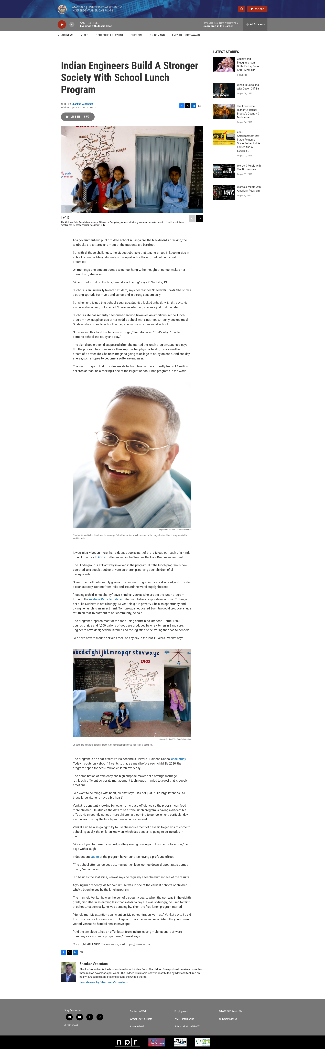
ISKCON (100, 557)
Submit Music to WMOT (187, 1026)
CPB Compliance (228, 1019)
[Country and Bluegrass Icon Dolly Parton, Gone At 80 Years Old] (224, 64)
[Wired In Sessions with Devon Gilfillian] (224, 90)
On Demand (157, 35)
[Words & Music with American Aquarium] (224, 192)
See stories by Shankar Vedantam (104, 982)
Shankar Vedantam (82, 104)
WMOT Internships (184, 1019)
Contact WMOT (138, 1011)
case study (178, 759)
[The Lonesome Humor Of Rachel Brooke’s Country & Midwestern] (224, 111)
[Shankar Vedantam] (68, 972)
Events (177, 35)
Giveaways (192, 35)
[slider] (77, 24)
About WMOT (137, 1026)
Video (85, 35)
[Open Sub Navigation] (76, 35)
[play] (61, 25)
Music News (66, 35)
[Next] (199, 218)
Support (137, 35)
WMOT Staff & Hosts (141, 1019)
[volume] (72, 24)
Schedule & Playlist (109, 35)
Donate (259, 9)
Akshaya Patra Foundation (106, 599)
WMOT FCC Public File (230, 1011)
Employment (181, 1011)
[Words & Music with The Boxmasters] (224, 171)
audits (95, 856)
